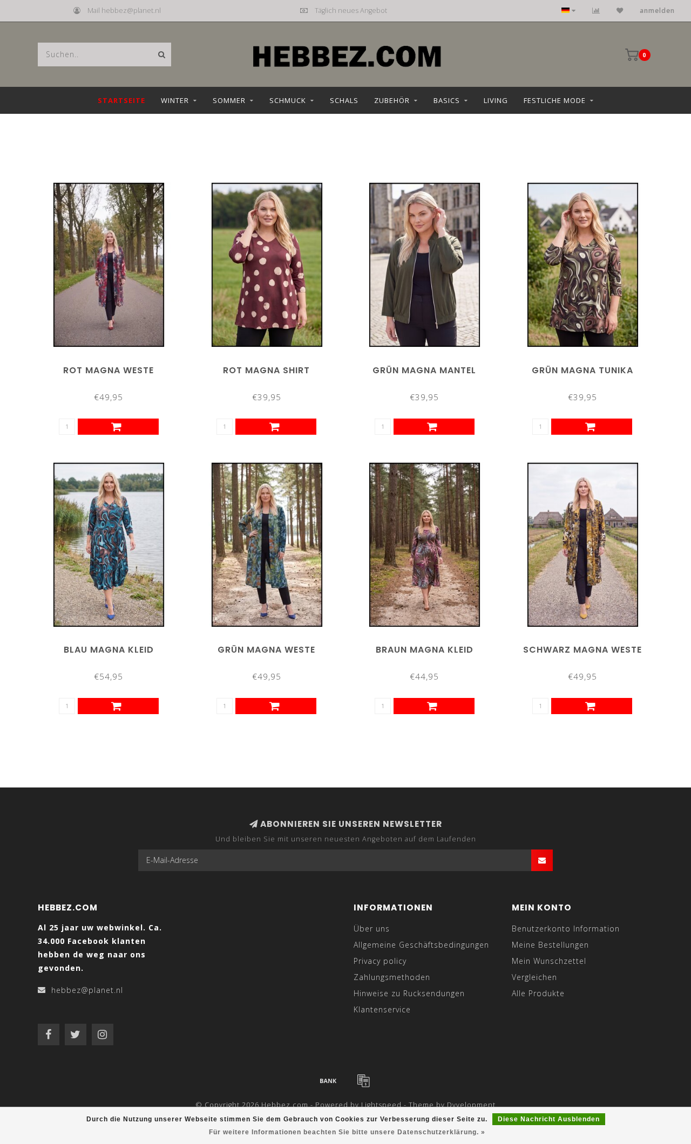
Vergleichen (534, 977)
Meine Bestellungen (550, 945)
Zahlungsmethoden (392, 977)
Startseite (121, 100)
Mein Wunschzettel (549, 961)
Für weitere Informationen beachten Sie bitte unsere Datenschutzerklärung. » (347, 1132)
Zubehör (392, 100)
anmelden (657, 10)
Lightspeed (381, 1104)
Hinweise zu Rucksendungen (409, 993)
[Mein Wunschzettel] (620, 10)
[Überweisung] (328, 1080)
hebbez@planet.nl (87, 990)
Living (496, 100)
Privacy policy (380, 961)
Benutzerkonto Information (566, 928)
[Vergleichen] (596, 10)
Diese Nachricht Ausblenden (549, 1119)
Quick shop (113, 366)
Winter (175, 100)
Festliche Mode (555, 100)
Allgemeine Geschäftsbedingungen (421, 945)
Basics (446, 100)
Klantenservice (382, 1009)
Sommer (229, 100)
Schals (344, 100)
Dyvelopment (471, 1104)
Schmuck (287, 100)
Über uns (372, 928)
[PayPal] (363, 1080)
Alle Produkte (538, 993)
